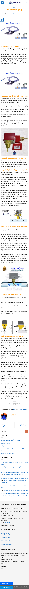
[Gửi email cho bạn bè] (17, 404)
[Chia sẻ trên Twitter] (14, 404)
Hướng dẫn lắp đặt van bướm (7, 446)
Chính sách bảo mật (5, 541)
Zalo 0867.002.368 (6, 583)
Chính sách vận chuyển (6, 544)
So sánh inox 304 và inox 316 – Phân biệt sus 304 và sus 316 (14, 449)
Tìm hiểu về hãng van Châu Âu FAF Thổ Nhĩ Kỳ (11, 440)
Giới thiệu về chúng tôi (6, 534)
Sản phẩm (16, 586)
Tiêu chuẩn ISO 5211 (5, 443)
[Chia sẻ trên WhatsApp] (9, 404)
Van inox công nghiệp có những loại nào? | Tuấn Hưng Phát (14, 472)
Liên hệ (25, 586)
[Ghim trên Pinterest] (20, 404)
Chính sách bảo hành (5, 537)
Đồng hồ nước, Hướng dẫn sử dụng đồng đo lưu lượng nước (13, 468)
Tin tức (14, 7)
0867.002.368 (8, 523)
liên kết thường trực (23, 409)
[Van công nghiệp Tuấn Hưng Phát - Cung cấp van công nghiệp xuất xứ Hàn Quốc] (14, 3)
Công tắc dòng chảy (5, 49)
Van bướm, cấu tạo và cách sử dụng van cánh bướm (15, 490)
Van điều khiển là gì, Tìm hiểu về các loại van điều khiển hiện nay (13, 481)
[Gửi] (26, 431)
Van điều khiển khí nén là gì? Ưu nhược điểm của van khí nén (14, 478)
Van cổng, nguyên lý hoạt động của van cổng (13, 474)
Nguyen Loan (21, 13)
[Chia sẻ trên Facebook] (12, 404)
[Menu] (2, 2)
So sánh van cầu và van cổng (7, 453)
